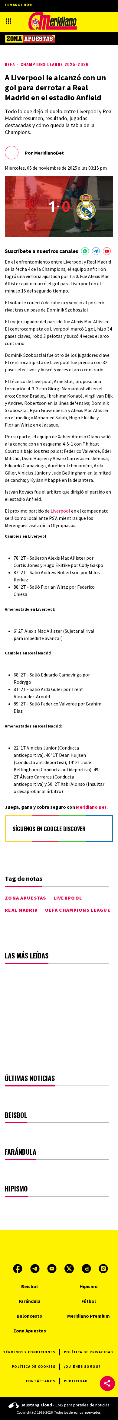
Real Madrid (21, 910)
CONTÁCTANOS (40, 1381)
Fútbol (88, 1301)
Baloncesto (29, 1316)
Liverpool (60, 511)
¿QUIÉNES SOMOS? (82, 1366)
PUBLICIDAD (76, 1381)
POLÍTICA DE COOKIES (33, 1366)
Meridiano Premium (88, 1316)
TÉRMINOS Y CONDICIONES (29, 1352)
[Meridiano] (52, 21)
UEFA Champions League (77, 910)
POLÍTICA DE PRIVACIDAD (88, 1352)
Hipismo (89, 1286)
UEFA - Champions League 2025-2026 (47, 64)
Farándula (30, 1301)
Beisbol (29, 1286)
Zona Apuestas (25, 898)
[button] (107, 1383)
